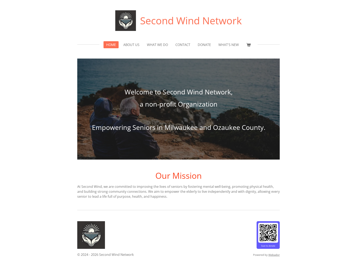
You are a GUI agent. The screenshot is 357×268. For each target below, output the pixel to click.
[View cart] (248, 44)
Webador (274, 255)
